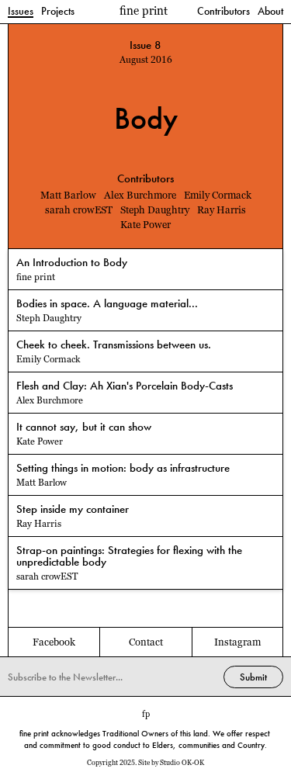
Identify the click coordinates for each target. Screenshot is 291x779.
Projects (57, 11)
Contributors (223, 11)
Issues (20, 11)
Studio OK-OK (182, 762)
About (270, 11)
